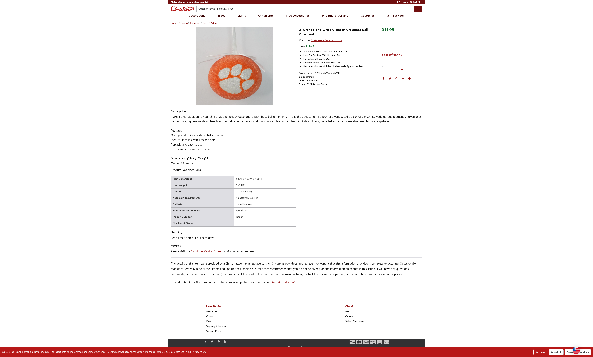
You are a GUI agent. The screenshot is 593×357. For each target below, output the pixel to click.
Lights (242, 15)
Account (403, 2)
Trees (221, 15)
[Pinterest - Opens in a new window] (218, 341)
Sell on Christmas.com (356, 321)
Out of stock (392, 55)
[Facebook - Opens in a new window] (205, 341)
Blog (347, 311)
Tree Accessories (297, 15)
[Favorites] (402, 69)
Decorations (197, 15)
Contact (210, 316)
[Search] (418, 9)
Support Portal (213, 331)
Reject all (556, 352)
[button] (383, 78)
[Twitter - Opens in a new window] (211, 341)
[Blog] (224, 341)
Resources (211, 311)
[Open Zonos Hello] (576, 350)
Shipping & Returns (216, 326)
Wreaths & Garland (335, 15)
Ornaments (266, 15)
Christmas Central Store (326, 40)
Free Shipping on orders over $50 (191, 2)
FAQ (208, 321)
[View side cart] (419, 2)
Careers (349, 316)
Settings (540, 352)
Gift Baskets (395, 15)
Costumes (367, 15)
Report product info (283, 282)
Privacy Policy (198, 351)
